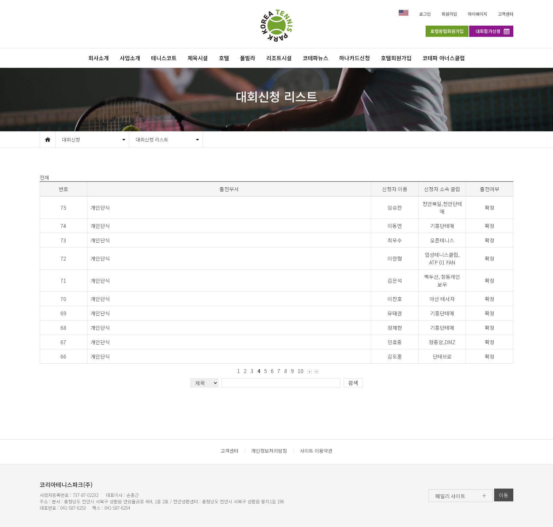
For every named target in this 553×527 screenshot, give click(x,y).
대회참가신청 (488, 31)
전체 (44, 177)
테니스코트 (164, 58)
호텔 (224, 58)
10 (300, 371)
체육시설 (198, 58)
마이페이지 (477, 14)
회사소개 (98, 58)
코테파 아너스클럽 (443, 58)
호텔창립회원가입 (447, 31)
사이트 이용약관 (316, 450)
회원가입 (449, 14)
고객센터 (505, 14)
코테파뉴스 (315, 58)
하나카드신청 (354, 58)
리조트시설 (279, 58)
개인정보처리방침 (269, 450)
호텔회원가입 (396, 58)
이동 (504, 495)
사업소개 (130, 58)
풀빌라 (247, 58)
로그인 (425, 14)
